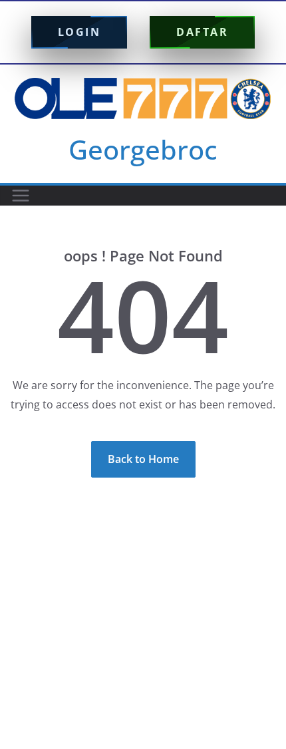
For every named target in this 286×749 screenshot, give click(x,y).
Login (79, 32)
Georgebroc (143, 149)
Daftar (202, 32)
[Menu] (21, 196)
